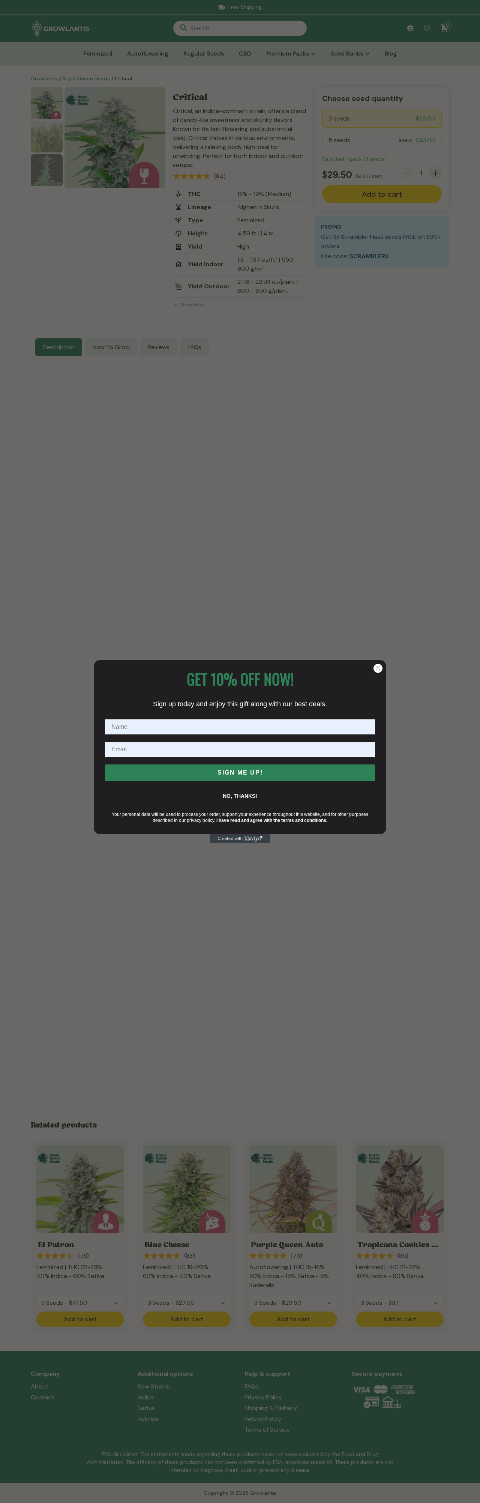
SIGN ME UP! (240, 772)
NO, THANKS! (240, 796)
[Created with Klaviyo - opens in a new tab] (240, 838)
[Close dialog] (378, 668)
